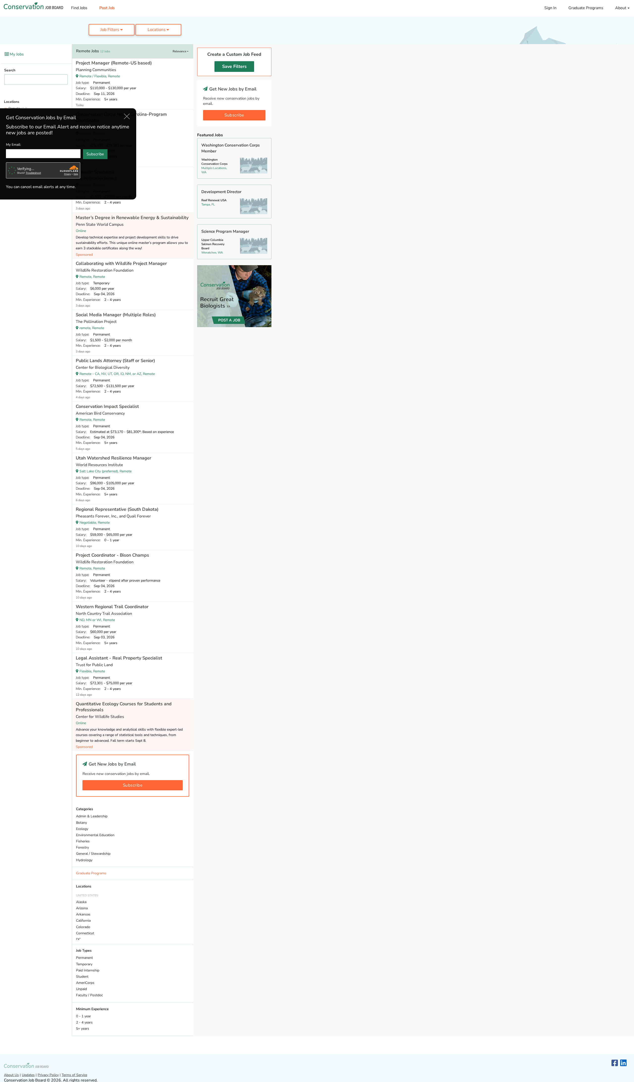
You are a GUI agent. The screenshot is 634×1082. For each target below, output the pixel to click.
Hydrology (84, 860)
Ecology (82, 828)
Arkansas (83, 914)
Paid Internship (87, 970)
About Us (11, 1075)
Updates (28, 1075)
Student (82, 976)
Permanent (84, 957)
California (83, 920)
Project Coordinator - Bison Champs (112, 555)
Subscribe (133, 785)
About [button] (621, 8)
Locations (157, 29)
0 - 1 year (83, 1016)
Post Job (107, 8)
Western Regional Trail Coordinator (112, 607)
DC (78, 939)
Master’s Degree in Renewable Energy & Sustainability (132, 218)
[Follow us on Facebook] (614, 1063)
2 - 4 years (84, 1022)
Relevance (180, 51)
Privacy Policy (48, 1075)
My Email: (13, 144)
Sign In (550, 8)
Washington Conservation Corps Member (230, 148)
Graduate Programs (585, 8)
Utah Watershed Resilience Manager (113, 458)
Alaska (81, 902)
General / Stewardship (93, 853)
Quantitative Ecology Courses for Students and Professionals (124, 707)
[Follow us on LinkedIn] (623, 1063)
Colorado (83, 927)
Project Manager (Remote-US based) (114, 63)
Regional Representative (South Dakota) (117, 509)
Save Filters (234, 66)
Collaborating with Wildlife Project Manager (121, 263)
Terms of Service (74, 1075)
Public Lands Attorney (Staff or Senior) (115, 361)
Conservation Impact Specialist (107, 406)
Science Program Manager (225, 231)
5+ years (82, 1028)
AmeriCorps (85, 982)
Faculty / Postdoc (89, 995)
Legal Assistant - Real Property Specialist (119, 658)
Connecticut (85, 933)
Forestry (82, 847)
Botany (81, 822)
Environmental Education (95, 835)
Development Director (221, 192)
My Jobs (16, 54)
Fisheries (83, 841)
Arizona (82, 908)
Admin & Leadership (91, 816)
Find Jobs (79, 8)
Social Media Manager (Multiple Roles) (116, 315)
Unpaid (81, 989)
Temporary (84, 964)
